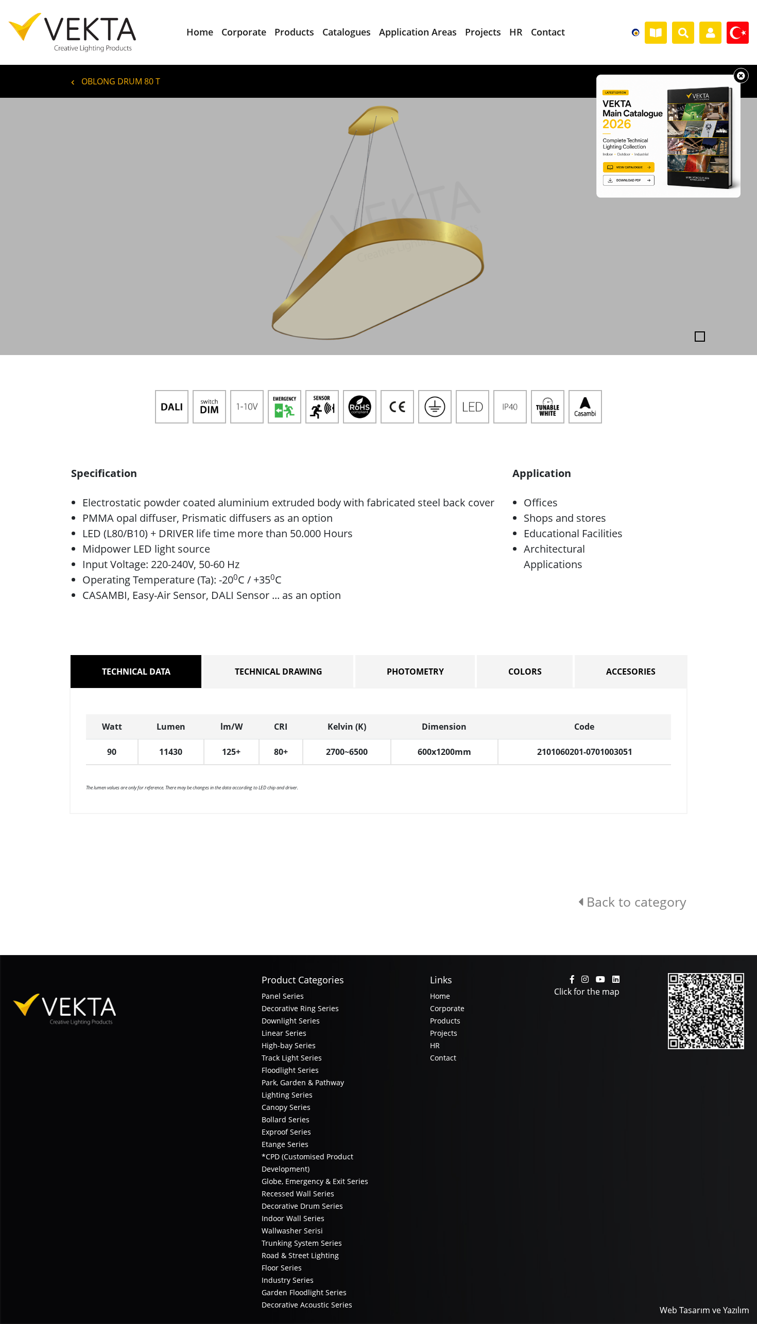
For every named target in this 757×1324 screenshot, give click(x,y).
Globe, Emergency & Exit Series (315, 1181)
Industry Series (288, 1280)
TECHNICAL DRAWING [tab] (278, 671)
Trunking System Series (302, 1243)
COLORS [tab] (525, 671)
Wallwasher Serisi (292, 1230)
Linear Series (284, 1033)
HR (435, 1045)
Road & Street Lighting (300, 1255)
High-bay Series (289, 1045)
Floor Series (282, 1268)
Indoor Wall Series (293, 1218)
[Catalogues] (656, 33)
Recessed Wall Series (298, 1193)
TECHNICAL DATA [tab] (136, 671)
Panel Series (283, 996)
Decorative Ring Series (300, 1008)
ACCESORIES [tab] (631, 671)
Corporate (447, 1008)
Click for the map (587, 991)
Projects (443, 1033)
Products (445, 1021)
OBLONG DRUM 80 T (119, 81)
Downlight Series (291, 1021)
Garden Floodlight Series (304, 1292)
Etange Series (285, 1144)
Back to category (634, 901)
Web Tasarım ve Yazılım (704, 1310)
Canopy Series (286, 1107)
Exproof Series (286, 1132)
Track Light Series (292, 1058)
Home (440, 996)
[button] (57, 226)
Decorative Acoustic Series (307, 1305)
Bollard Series (285, 1119)
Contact (443, 1058)
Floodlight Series (290, 1070)
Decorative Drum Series (302, 1206)
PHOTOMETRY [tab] (415, 671)
